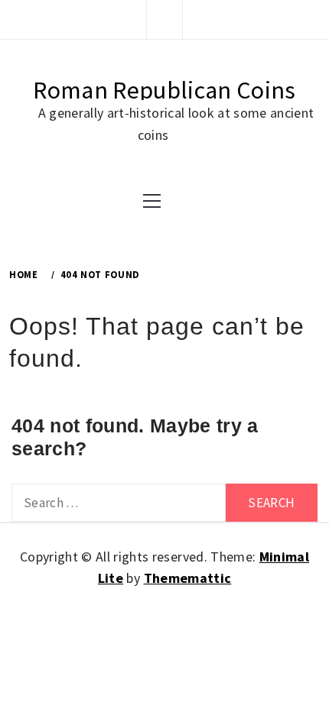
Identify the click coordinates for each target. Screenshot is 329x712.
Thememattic (188, 578)
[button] (164, 19)
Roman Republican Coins (164, 90)
